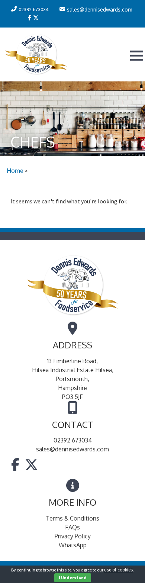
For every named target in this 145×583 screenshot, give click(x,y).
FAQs (72, 527)
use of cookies (118, 570)
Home (15, 170)
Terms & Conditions (72, 518)
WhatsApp (73, 545)
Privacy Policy (73, 536)
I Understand (73, 577)
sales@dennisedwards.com (72, 449)
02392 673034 (73, 440)
